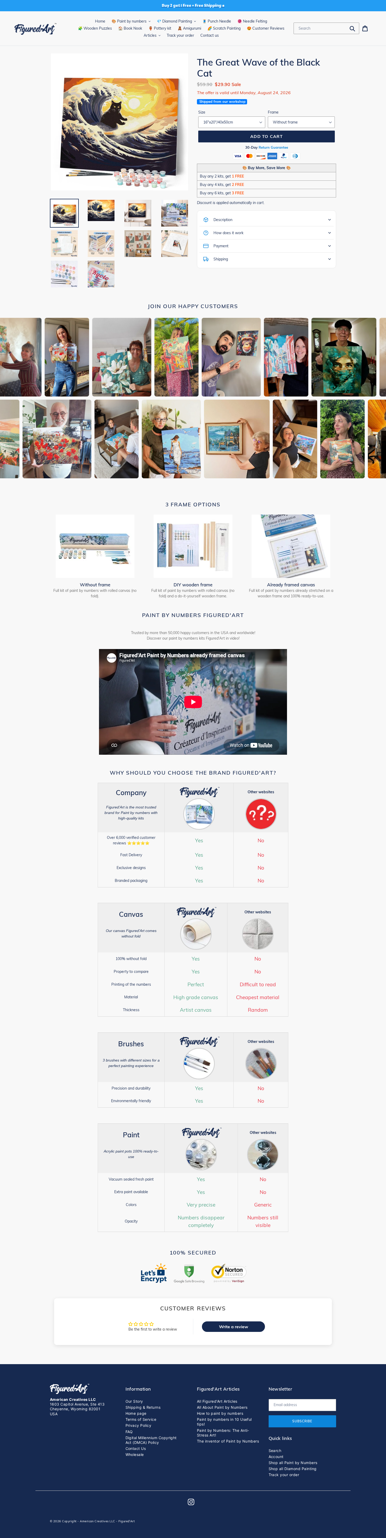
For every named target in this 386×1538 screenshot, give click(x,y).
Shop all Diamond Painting (293, 1468)
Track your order (284, 1474)
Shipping (220, 259)
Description (222, 219)
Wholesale (135, 1454)
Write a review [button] (233, 1326)
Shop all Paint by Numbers (293, 1462)
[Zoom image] (119, 122)
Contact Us (136, 1448)
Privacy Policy (139, 1425)
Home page (136, 1413)
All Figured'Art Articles (217, 1401)
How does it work (228, 233)
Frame (273, 112)
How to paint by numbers (220, 1413)
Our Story (134, 1401)
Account (276, 1456)
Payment (220, 246)
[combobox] (326, 28)
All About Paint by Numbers (222, 1407)
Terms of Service (141, 1419)
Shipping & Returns (143, 1407)
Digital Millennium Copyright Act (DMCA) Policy (151, 1440)
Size (201, 112)
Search (275, 1450)
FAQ (129, 1431)
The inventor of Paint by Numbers (228, 1441)
